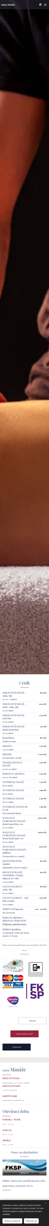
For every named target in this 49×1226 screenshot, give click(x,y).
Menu (45, 4)
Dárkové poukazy (12, 929)
